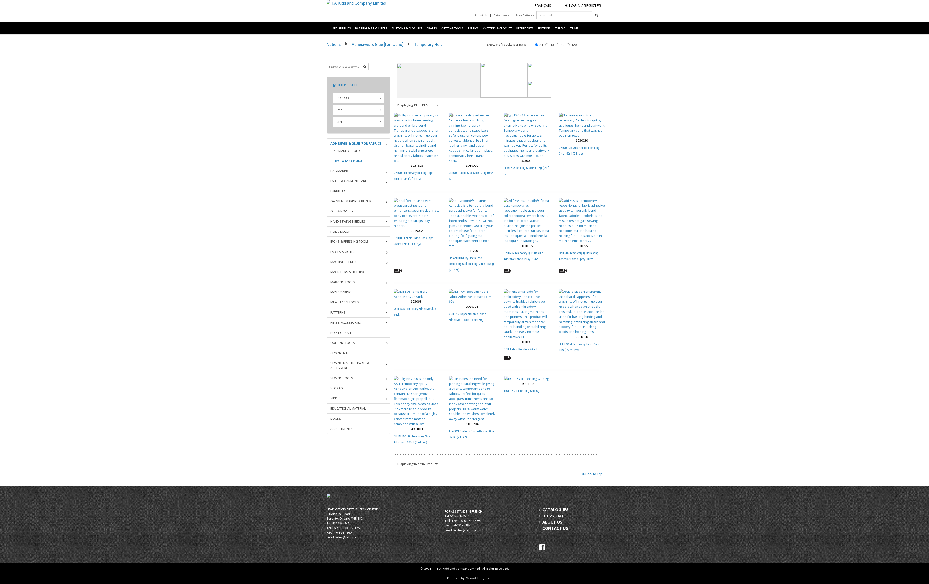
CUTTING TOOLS (452, 28)
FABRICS (473, 28)
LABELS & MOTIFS (342, 251)
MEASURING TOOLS (344, 302)
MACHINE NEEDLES (343, 262)
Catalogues (501, 15)
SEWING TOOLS (341, 378)
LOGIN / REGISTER (584, 5)
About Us (481, 15)
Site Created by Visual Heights (465, 578)
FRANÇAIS (542, 5)
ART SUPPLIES (341, 28)
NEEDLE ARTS (525, 28)
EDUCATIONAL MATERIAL (348, 408)
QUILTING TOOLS (342, 342)
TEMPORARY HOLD (347, 160)
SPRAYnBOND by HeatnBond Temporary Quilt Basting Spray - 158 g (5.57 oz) (471, 263)
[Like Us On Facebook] (542, 546)
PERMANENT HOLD (346, 151)
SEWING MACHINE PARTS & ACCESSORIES (349, 365)
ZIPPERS (336, 398)
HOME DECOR (340, 231)
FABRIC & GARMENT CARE (348, 181)
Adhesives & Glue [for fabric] (377, 44)
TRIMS (574, 28)
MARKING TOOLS (342, 282)
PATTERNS (337, 312)
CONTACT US (555, 528)
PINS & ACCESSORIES (345, 322)
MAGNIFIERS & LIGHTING (348, 272)
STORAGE (337, 388)
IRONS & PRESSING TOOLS (349, 241)
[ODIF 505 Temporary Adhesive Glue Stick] (417, 294)
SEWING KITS (339, 353)
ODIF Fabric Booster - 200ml (520, 349)
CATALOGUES (555, 509)
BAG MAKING (339, 171)
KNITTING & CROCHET (497, 28)
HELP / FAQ (552, 516)
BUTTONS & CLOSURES (407, 28)
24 (541, 45)
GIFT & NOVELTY (341, 211)
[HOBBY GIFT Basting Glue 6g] (527, 378)
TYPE (340, 110)
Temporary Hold (428, 44)
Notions (334, 44)
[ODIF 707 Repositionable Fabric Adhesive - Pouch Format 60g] (472, 296)
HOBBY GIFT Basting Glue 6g (521, 391)
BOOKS (335, 418)
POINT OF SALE (341, 332)
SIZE (340, 122)
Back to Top (593, 474)
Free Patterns (525, 15)
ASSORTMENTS (341, 429)
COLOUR (343, 98)
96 (562, 45)
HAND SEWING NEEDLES (347, 221)
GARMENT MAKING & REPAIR (350, 201)
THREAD (560, 28)
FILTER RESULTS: (348, 85)
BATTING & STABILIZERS (371, 28)
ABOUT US (552, 522)
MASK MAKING (341, 292)
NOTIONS (544, 28)
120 (574, 45)
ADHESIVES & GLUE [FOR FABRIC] (355, 143)
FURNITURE (338, 191)
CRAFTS (432, 28)
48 (552, 45)
